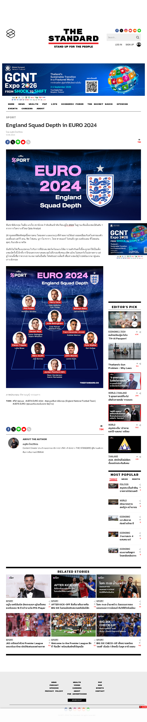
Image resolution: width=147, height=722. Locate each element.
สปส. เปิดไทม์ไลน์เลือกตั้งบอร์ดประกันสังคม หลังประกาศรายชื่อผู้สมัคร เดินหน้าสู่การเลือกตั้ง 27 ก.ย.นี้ (119, 461)
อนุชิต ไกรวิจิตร (16, 132)
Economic (113, 332)
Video (77, 685)
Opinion (54, 688)
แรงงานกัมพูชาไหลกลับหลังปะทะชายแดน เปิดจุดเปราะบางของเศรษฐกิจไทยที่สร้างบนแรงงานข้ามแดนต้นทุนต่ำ (128, 554)
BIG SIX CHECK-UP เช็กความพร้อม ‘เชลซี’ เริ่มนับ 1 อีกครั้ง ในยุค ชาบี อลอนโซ (115, 645)
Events (100, 688)
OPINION (122, 104)
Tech (122, 332)
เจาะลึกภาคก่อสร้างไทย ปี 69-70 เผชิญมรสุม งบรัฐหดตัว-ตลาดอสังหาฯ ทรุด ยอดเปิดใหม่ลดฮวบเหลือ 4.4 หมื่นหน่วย (129, 521)
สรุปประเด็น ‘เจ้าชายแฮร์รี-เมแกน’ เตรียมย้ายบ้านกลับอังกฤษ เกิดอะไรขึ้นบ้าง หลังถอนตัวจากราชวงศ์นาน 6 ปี (120, 429)
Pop (100, 682)
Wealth (77, 682)
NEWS (21, 104)
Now (100, 685)
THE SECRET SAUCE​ (100, 104)
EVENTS (13, 109)
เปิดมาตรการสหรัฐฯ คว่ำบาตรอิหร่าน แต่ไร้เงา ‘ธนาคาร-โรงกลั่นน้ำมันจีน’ (128, 505)
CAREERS (27, 109)
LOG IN (118, 44)
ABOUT (41, 109)
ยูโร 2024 (69, 224)
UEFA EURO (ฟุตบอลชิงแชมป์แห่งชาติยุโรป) (34, 403)
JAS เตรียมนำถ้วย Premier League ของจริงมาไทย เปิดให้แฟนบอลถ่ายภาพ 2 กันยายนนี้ (25, 645)
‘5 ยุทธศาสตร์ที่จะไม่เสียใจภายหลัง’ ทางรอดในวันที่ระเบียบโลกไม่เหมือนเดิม (120, 398)
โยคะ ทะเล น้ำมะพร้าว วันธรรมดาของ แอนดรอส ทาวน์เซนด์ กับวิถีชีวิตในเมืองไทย (115, 606)
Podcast (54, 685)
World (111, 393)
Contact (100, 691)
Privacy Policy (54, 691)
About (77, 691)
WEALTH (33, 104)
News (54, 682)
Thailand (122, 393)
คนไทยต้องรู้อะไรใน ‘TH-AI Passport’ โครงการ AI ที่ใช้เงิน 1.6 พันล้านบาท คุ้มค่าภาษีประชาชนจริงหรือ (119, 336)
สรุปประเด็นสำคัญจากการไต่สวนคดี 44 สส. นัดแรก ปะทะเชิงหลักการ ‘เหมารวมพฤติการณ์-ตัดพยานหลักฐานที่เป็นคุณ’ (129, 489)
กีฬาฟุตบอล (19, 400)
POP (44, 104)
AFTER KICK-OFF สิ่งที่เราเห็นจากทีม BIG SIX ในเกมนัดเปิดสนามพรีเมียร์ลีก (70, 606)
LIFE (54, 104)
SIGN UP (130, 44)
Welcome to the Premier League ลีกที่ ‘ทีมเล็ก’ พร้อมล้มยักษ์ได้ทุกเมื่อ (71, 645)
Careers (77, 688)
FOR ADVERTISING (77, 694)
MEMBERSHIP (77, 700)
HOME (11, 104)
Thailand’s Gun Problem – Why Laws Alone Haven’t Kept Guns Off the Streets (120, 366)
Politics (124, 484)
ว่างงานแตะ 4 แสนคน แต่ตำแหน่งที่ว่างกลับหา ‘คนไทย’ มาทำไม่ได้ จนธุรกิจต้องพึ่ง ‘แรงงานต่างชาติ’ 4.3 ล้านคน (129, 538)
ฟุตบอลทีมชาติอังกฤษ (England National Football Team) (71, 400)
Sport (11, 117)
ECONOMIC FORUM (72, 104)
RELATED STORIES (74, 571)
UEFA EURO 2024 (35, 400)
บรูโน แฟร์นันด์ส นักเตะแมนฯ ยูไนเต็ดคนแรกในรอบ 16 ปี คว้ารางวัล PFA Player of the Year (26, 606)
